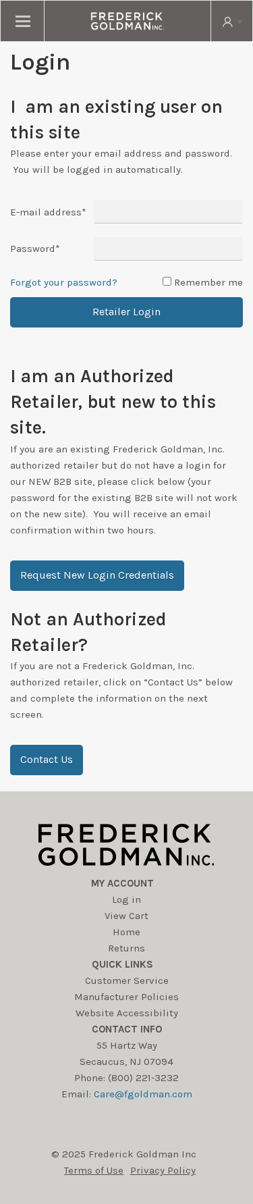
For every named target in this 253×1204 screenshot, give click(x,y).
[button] (97, 575)
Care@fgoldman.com (143, 1094)
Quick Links (122, 964)
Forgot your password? (63, 282)
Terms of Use (93, 1170)
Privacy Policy (163, 1170)
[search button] (231, 21)
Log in (126, 899)
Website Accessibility (127, 1013)
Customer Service (127, 980)
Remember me (208, 282)
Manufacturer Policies (126, 997)
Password (35, 248)
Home (126, 932)
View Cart (126, 916)
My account (122, 883)
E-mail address (48, 212)
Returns (126, 948)
